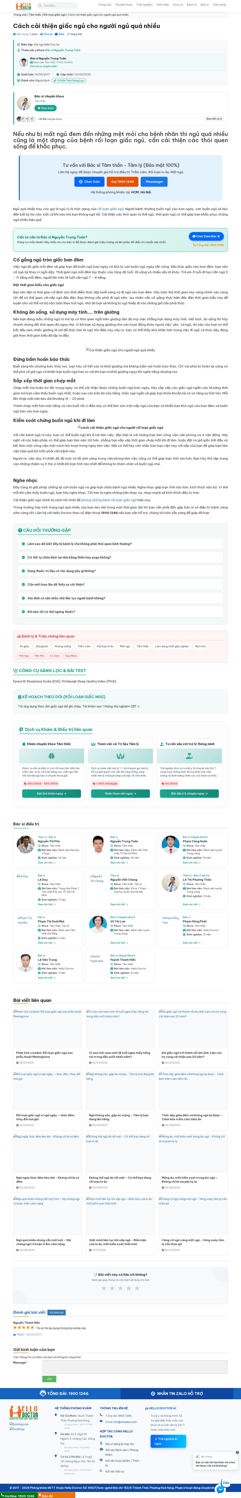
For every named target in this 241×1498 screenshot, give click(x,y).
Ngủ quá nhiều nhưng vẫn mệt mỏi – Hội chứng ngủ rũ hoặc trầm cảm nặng (43, 1242)
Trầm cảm (84, 646)
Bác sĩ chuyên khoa (49, 96)
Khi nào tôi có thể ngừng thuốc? (51, 612)
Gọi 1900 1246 (122, 182)
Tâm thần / (36, 14)
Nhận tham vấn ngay (119, 793)
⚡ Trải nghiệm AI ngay (165, 1441)
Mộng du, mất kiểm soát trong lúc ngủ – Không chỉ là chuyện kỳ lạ (190, 1179)
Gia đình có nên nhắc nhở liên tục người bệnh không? (66, 598)
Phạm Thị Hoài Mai (51, 921)
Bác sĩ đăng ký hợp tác (119, 1444)
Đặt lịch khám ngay (50, 793)
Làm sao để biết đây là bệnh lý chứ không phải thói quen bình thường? (79, 544)
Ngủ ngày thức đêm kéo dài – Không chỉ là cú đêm (47, 1179)
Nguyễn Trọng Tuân (124, 841)
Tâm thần (143, 646)
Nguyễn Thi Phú (49, 841)
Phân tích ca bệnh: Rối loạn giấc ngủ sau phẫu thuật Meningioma (44, 1055)
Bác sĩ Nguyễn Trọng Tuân (62, 50)
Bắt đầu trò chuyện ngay (188, 793)
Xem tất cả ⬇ (214, 118)
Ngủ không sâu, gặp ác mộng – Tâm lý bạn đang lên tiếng (119, 1117)
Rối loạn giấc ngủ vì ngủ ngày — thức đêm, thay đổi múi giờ (45, 1117)
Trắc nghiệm (144, 4)
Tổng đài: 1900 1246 (210, 245)
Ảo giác (24, 646)
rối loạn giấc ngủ (110, 209)
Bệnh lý (192, 4)
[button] (220, 1490)
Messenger (154, 182)
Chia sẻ (48, 34)
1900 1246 (124, 1416)
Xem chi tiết (45, 862)
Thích (20, 1334)
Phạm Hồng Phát (195, 921)
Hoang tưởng (63, 646)
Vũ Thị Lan (117, 921)
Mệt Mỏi (39, 655)
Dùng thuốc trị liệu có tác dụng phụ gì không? (61, 571)
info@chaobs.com (125, 1422)
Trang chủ (104, 4)
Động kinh (42, 646)
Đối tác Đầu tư (114, 1471)
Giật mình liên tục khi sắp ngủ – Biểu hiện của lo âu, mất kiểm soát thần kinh (117, 1242)
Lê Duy (43, 879)
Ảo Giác (55, 655)
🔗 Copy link (74, 34)
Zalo (61, 34)
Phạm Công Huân (195, 841)
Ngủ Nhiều (71, 655)
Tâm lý (138, 884)
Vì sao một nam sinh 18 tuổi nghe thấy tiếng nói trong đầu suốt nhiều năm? (119, 1055)
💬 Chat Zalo (45, 108)
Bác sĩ (205, 4)
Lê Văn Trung (47, 959)
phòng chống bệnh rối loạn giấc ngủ (109, 500)
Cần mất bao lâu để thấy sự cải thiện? (56, 584)
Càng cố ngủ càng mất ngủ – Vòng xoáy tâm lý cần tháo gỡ (193, 1242)
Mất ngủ (125, 646)
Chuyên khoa (123, 4)
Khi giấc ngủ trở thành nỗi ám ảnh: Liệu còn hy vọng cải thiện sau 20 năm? (192, 1055)
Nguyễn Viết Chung (123, 879)
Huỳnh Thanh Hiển (123, 959)
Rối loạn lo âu (105, 646)
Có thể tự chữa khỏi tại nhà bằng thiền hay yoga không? (69, 557)
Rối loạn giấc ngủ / (55, 14)
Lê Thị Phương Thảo (197, 879)
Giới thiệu (162, 4)
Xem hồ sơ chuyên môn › (44, 66)
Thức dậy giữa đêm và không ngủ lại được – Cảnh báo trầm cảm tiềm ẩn (192, 1117)
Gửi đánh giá (57, 1312)
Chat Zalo (92, 182)
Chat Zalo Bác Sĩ (207, 236)
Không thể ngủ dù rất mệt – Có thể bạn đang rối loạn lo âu (120, 1179)
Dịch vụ (178, 4)
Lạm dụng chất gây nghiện (172, 646)
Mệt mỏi (200, 646)
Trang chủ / (21, 14)
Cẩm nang (219, 4)
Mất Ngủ (24, 655)
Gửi (49, 1379)
